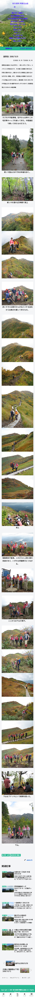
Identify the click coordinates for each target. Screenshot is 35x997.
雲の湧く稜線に (16, 855)
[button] (31, 551)
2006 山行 (6, 855)
